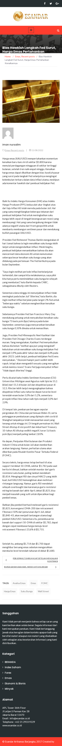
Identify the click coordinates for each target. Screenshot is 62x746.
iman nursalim (11, 144)
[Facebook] (45, 3)
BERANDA (10, 662)
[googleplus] (57, 3)
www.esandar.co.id (12, 725)
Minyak (9, 688)
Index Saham (13, 667)
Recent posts (17, 150)
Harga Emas (10, 591)
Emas (7, 150)
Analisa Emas (19, 583)
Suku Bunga (27, 591)
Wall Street (43, 591)
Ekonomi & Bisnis (15, 683)
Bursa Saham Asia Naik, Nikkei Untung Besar (26, 567)
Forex (8, 672)
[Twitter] (51, 3)
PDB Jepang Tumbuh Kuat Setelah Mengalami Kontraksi (35, 559)
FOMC (44, 583)
